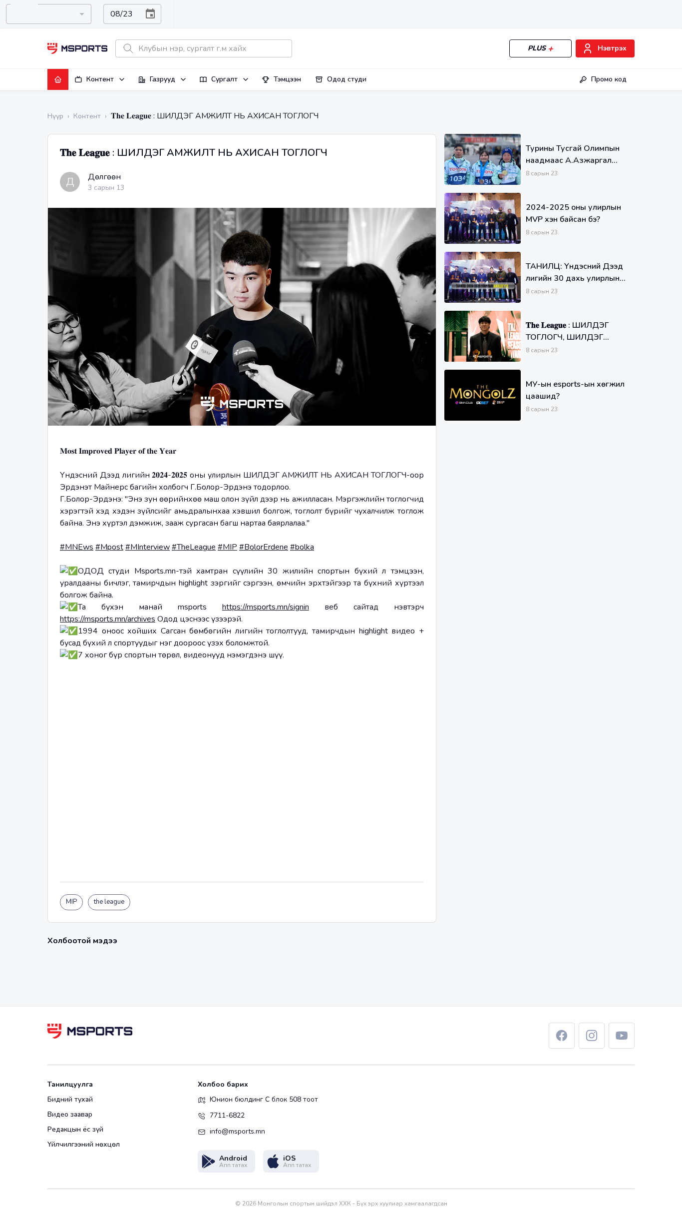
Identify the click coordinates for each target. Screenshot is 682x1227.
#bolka (302, 547)
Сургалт (224, 79)
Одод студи (346, 79)
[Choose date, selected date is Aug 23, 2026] (150, 14)
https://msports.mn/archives (107, 619)
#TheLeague (194, 547)
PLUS (537, 48)
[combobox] (48, 14)
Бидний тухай (70, 1099)
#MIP (227, 547)
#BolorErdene (263, 547)
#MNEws (76, 547)
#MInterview (147, 547)
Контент (100, 79)
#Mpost (109, 547)
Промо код (609, 79)
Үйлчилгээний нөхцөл (83, 1144)
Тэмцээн (287, 79)
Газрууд (162, 79)
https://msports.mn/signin (265, 607)
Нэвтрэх (612, 48)
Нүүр (55, 116)
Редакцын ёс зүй (75, 1129)
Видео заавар (69, 1114)
